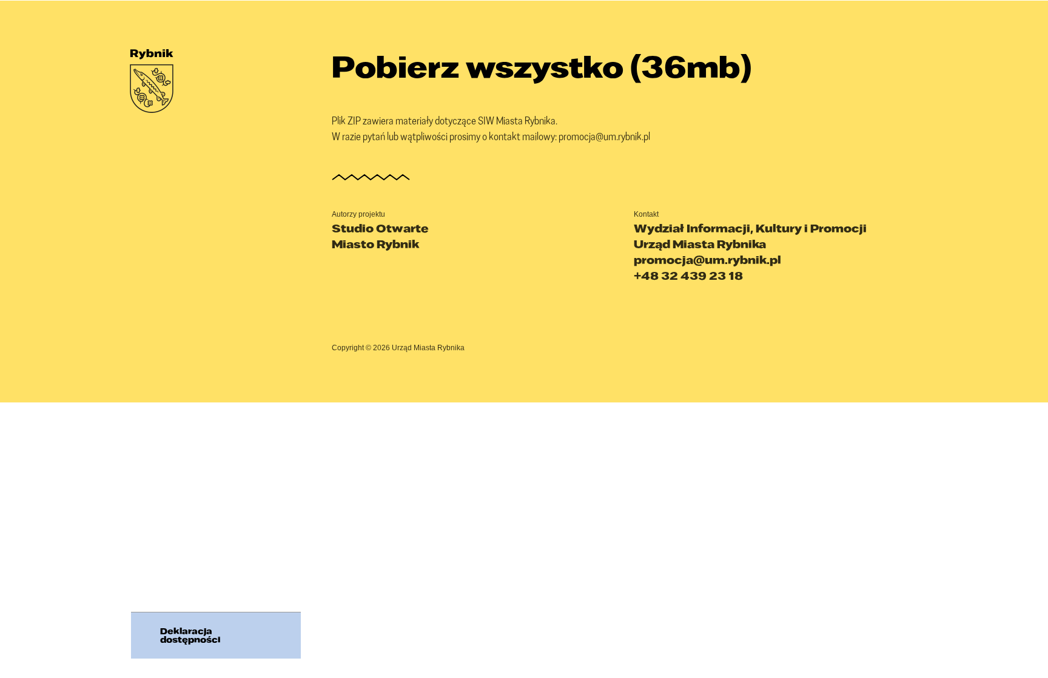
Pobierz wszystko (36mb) (541, 66)
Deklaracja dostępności (190, 635)
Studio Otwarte (380, 228)
